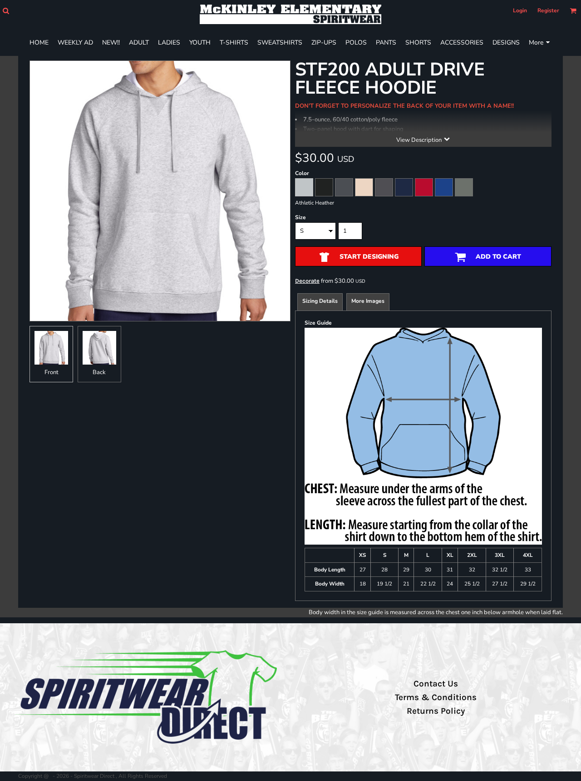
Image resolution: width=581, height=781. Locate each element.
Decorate (307, 280)
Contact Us (436, 684)
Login (520, 10)
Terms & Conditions (436, 697)
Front (51, 372)
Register (548, 10)
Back (99, 372)
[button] (5, 10)
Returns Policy (436, 711)
